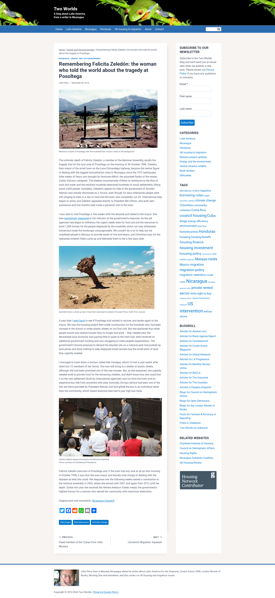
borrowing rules (191, 195)
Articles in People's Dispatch (195, 387)
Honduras (105, 29)
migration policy (192, 270)
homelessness (81, 522)
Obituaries (185, 175)
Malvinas (190, 260)
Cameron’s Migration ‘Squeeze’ (145, 540)
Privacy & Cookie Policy (105, 592)
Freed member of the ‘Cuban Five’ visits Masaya (81, 542)
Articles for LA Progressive (194, 359)
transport (183, 305)
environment (188, 226)
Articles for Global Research (195, 354)
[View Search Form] (213, 29)
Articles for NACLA (190, 372)
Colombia (186, 205)
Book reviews (187, 170)
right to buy (204, 293)
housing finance (192, 242)
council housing (193, 215)
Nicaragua (91, 29)
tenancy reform (186, 298)
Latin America (73, 29)
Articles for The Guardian (194, 382)
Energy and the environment (86, 59)
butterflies (184, 201)
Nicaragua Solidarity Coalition (196, 457)
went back (79, 320)
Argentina (205, 190)
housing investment (196, 247)
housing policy (190, 253)
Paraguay (211, 282)
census (191, 201)
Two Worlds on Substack (194, 427)
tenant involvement (200, 298)
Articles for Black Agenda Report (198, 336)
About (148, 29)
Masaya (201, 259)
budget (207, 196)
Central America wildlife (193, 166)
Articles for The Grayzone (194, 377)
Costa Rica (198, 210)
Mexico (185, 264)
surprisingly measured (76, 218)
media (212, 259)
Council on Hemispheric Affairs (197, 448)
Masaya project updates (193, 157)
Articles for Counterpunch (194, 341)
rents (193, 293)
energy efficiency (198, 221)
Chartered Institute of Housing (196, 443)
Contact (159, 29)
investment (206, 254)
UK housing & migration (128, 29)
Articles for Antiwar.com (193, 331)
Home (59, 29)
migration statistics (193, 275)
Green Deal (202, 226)
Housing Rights (188, 453)
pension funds (185, 288)
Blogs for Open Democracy (195, 400)
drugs (183, 221)
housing (185, 237)
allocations (186, 190)
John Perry (63, 83)
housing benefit (201, 237)
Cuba (211, 215)
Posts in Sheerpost (190, 422)
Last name (186, 108)
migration (197, 264)
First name (186, 96)
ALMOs (196, 190)
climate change (99, 522)
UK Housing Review (190, 462)
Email (184, 84)
